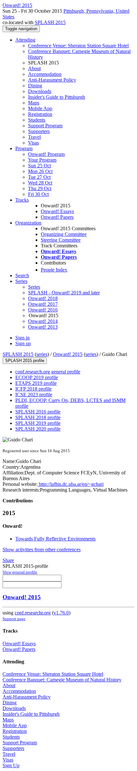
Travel (34, 137)
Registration (40, 114)
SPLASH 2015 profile (24, 360)
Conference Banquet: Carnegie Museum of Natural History (62, 679)
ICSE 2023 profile (33, 394)
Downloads (39, 91)
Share (8, 560)
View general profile (20, 572)
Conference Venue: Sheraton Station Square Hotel (78, 45)
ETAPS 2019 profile (36, 383)
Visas (33, 142)
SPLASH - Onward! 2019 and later (64, 292)
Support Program (45, 125)
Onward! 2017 (43, 304)
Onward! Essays (57, 211)
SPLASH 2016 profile (38, 411)
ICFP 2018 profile (33, 389)
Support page (14, 618)
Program (23, 148)
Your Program (42, 160)
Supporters (39, 131)
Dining (35, 85)
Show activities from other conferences (42, 549)
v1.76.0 (61, 612)
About (34, 68)
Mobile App (40, 108)
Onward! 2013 (43, 327)
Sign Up (11, 765)
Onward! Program (46, 154)
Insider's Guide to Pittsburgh (56, 97)
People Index (54, 269)
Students (36, 120)
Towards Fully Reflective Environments (55, 538)
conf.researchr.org (33, 612)
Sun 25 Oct (39, 165)
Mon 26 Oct (40, 171)
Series (34, 287)
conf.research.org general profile (47, 371)
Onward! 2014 (43, 321)
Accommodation (44, 74)
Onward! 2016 (43, 309)
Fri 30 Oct (38, 194)
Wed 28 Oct (40, 182)
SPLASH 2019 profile (38, 423)
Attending (25, 40)
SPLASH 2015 (50, 22)
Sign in (22, 337)
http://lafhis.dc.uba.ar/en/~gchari (71, 484)
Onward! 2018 (43, 298)
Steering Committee (61, 240)
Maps (33, 102)
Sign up (23, 343)
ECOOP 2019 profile (36, 377)
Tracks (22, 200)
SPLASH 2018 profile (38, 417)
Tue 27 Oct (39, 177)
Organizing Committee (64, 234)
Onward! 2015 (68, 354)
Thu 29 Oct (39, 188)
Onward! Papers (57, 217)
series (41, 354)
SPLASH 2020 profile (38, 429)
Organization (28, 222)
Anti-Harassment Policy (52, 80)
